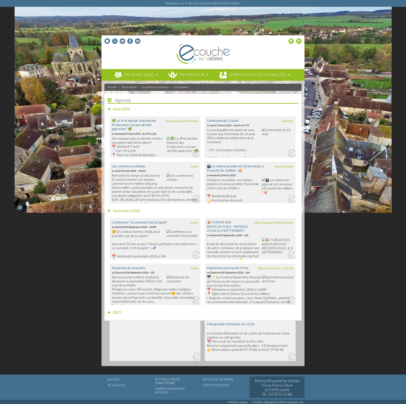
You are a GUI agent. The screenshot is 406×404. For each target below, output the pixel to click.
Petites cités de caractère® (167, 381)
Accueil (112, 87)
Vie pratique (129, 87)
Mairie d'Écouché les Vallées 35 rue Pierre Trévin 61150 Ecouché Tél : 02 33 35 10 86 (277, 387)
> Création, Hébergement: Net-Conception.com (277, 402)
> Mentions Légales (237, 402)
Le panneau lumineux (155, 87)
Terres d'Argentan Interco (170, 390)
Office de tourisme (217, 379)
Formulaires (181, 87)
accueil (114, 379)
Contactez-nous (215, 385)
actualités (116, 385)
